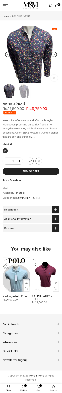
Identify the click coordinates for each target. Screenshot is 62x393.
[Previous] (7, 54)
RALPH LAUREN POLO (42, 298)
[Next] (54, 54)
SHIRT (36, 197)
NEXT (28, 197)
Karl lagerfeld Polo (15, 296)
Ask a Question (12, 180)
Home (6, 16)
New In (20, 197)
